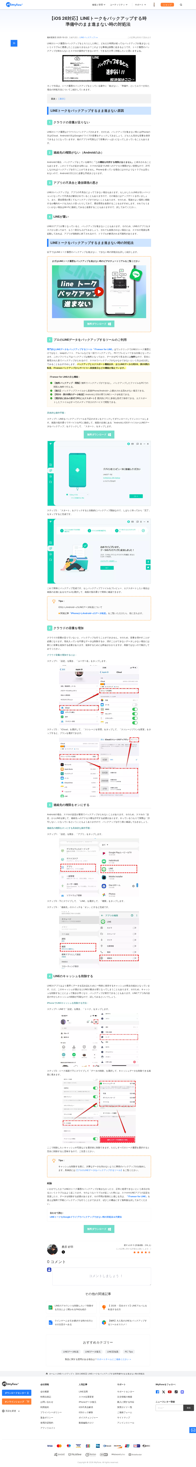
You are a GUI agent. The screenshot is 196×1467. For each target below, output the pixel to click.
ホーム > (53, 1374)
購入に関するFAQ (125, 1402)
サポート (139, 4)
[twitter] (163, 1392)
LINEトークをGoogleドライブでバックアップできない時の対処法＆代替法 (86, 1217)
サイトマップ (123, 1417)
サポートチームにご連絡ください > (114, 1359)
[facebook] (157, 1392)
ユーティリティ (117, 4)
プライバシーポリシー (51, 1412)
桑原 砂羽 (67, 1246)
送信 (189, 1408)
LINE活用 (83, 1391)
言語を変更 (11, 1411)
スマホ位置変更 (86, 1396)
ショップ (167, 4)
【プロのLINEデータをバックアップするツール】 (99, 1170)
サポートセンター (125, 1391)
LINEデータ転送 (71, 1351)
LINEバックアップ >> (89, 37)
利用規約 (44, 1407)
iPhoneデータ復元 (87, 1402)
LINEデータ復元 (93, 1351)
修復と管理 (97, 4)
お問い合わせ (46, 1402)
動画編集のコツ (86, 1422)
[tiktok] (176, 1392)
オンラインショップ (14, 1401)
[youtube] (170, 1392)
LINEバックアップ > (66, 1374)
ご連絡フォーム (124, 1412)
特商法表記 (45, 1396)
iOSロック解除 (86, 1412)
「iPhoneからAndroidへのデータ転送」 (88, 613)
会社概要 (44, 1391)
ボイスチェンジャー (88, 1417)
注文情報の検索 (124, 1396)
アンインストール (125, 1422)
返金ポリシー (46, 1417)
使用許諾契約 (46, 1422)
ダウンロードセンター (15, 1393)
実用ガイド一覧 (124, 1407)
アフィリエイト (47, 1428)
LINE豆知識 (112, 1351)
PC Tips (129, 1351)
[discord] (182, 1392)
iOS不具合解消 (86, 1407)
